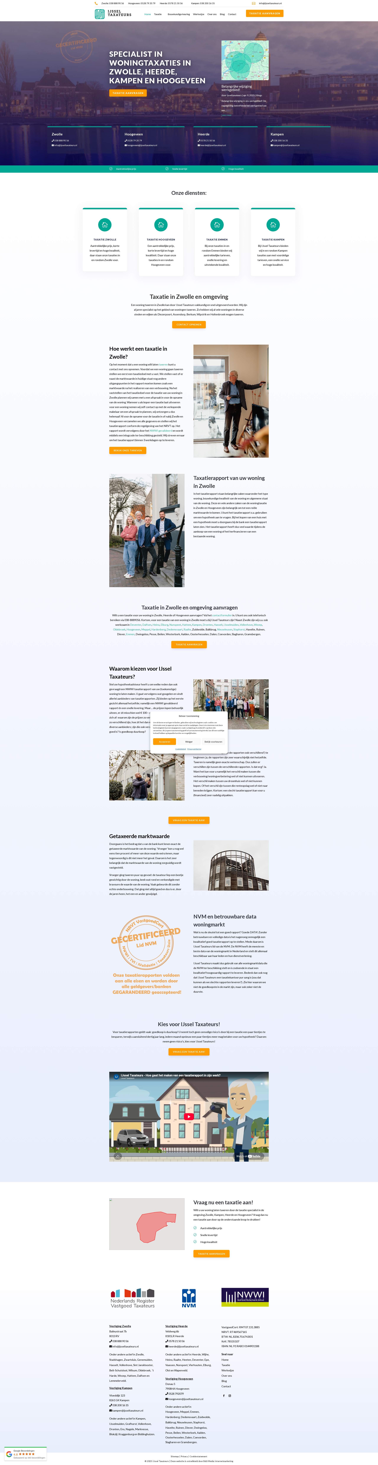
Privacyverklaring (194, 749)
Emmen (130, 634)
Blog (222, 14)
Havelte (170, 1427)
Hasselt (218, 624)
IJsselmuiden (231, 624)
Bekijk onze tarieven (128, 450)
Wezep (258, 624)
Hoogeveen (133, 629)
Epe (206, 1359)
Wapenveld (180, 1370)
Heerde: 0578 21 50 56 (171, 3)
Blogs (259, 95)
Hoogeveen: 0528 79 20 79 (141, 3)
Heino (156, 624)
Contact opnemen (189, 324)
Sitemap (175, 1456)
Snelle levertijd (179, 168)
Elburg (164, 624)
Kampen (197, 624)
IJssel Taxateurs (161, 1461)
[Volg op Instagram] (229, 1395)
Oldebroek (119, 629)
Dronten (208, 624)
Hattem (186, 624)
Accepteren (164, 741)
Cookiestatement (198, 1456)
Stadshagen (116, 1359)
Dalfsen (146, 624)
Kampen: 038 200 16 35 (203, 3)
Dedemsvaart (175, 629)
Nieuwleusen (224, 629)
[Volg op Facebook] (223, 1395)
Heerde (196, 1354)
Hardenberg (158, 629)
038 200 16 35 (280, 140)
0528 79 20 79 (134, 140)
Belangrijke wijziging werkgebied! (236, 88)
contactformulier (222, 615)
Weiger (189, 741)
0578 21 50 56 (207, 140)
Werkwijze (198, 14)
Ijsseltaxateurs (234, 95)
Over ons (212, 14)
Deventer (135, 624)
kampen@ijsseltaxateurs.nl (286, 145)
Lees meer (226, 115)
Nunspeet (175, 624)
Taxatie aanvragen (264, 13)
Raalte (187, 629)
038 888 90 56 (61, 140)
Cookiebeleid (180, 749)
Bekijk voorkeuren (213, 741)
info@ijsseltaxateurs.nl (270, 3)
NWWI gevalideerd (161, 430)
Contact (232, 14)
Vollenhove (246, 624)
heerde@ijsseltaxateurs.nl (213, 145)
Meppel (145, 629)
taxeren (163, 364)
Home (147, 14)
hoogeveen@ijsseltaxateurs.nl (142, 145)
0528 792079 (176, 1393)
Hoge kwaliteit (236, 168)
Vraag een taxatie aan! (189, 820)
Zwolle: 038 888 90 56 (112, 3)
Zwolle (140, 1354)
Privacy (184, 1456)
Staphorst (239, 629)
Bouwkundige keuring (179, 14)
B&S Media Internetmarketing (218, 1461)
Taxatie (158, 14)
